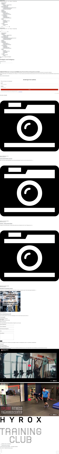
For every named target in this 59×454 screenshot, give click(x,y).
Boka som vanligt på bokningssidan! (4, 75)
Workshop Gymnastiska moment (6, 288)
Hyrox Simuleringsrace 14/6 (5, 313)
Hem (0, 56)
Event (2, 56)
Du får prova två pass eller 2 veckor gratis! (5, 348)
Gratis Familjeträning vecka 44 (6, 158)
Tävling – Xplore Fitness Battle (6, 223)
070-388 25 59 (4, 321)
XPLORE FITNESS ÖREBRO (6, 446)
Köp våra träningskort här (3, 345)
